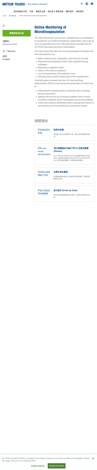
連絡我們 (79, 11)
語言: (5, 56)
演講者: (6, 41)
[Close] (93, 458)
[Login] (91, 3)
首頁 (4, 15)
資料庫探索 (12, 15)
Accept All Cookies (56, 466)
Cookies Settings (37, 466)
